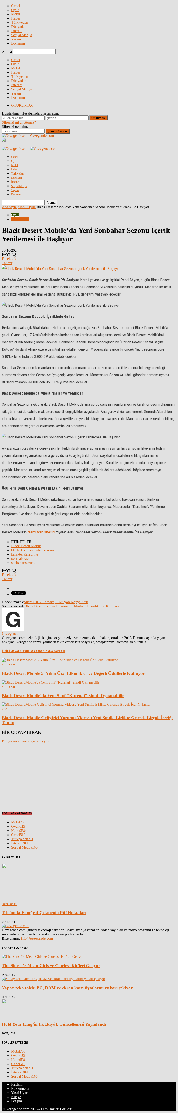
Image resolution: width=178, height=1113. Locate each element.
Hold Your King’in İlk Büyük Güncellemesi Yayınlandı (54, 1024)
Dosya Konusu (9, 904)
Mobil (15, 14)
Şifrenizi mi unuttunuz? (19, 122)
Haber (15, 18)
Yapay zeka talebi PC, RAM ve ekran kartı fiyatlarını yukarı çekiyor (67, 987)
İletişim (16, 1101)
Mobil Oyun (20, 219)
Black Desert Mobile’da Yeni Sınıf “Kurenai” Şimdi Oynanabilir (63, 695)
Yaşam (16, 39)
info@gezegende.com (37, 938)
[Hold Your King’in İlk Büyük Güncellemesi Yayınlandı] (13, 1015)
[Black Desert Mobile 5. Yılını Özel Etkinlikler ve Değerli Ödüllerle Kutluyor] (60, 660)
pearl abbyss (20, 558)
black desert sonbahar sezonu (32, 550)
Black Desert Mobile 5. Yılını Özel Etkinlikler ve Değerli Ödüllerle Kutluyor (73, 673)
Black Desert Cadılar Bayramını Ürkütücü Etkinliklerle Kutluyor (72, 606)
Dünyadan (18, 27)
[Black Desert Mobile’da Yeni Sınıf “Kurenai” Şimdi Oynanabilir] (50, 682)
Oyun (15, 10)
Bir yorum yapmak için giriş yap (25, 741)
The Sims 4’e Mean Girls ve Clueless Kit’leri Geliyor (51, 965)
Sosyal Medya (21, 35)
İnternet (16, 31)
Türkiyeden (19, 22)
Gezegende (10, 634)
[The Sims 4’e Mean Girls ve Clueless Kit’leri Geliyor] (42, 956)
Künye (16, 1097)
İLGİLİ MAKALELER (14, 651)
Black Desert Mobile (26, 546)
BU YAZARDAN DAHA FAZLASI (45, 651)
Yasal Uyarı (19, 1093)
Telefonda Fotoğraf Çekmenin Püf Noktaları (44, 912)
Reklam (16, 1084)
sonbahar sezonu (23, 563)
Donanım (18, 43)
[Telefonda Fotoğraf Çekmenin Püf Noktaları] (35, 900)
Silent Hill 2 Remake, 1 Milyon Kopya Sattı (56, 602)
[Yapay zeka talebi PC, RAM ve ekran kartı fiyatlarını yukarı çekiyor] (53, 979)
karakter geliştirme (24, 554)
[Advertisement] (36, 776)
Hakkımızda (20, 1088)
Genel (15, 6)
